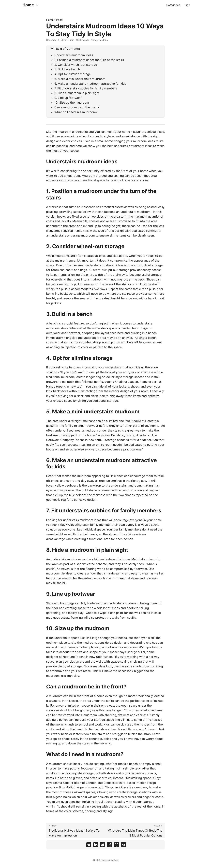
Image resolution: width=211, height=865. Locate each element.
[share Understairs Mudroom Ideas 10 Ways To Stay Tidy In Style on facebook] (109, 845)
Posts (59, 19)
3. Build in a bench (67, 69)
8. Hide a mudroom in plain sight (76, 93)
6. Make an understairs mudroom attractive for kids (90, 83)
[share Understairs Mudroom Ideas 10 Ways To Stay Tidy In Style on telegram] (123, 845)
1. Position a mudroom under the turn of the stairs (89, 60)
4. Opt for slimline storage (72, 74)
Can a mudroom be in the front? (76, 107)
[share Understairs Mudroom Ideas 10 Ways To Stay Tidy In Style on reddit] (102, 845)
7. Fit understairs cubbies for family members (85, 88)
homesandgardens (109, 860)
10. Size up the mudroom (71, 102)
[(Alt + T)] (37, 5)
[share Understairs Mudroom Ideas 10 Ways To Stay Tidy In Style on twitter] (88, 845)
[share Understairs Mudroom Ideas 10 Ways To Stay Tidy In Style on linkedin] (95, 845)
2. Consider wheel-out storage (75, 64)
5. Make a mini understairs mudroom (79, 79)
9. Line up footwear (68, 97)
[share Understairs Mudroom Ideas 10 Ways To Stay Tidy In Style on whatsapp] (116, 845)
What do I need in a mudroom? (75, 112)
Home (28, 4)
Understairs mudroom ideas (73, 55)
